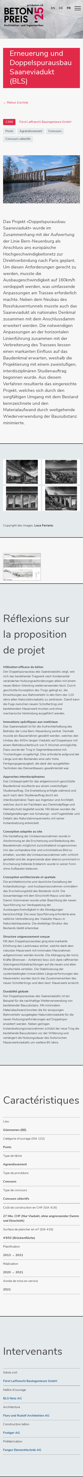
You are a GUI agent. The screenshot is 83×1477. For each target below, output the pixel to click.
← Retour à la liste (15, 102)
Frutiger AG (11, 1433)
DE (61, 8)
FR (69, 8)
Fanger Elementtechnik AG (22, 1450)
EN (53, 8)
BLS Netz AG (12, 1398)
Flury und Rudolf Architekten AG (26, 1415)
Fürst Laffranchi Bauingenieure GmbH (30, 1381)
